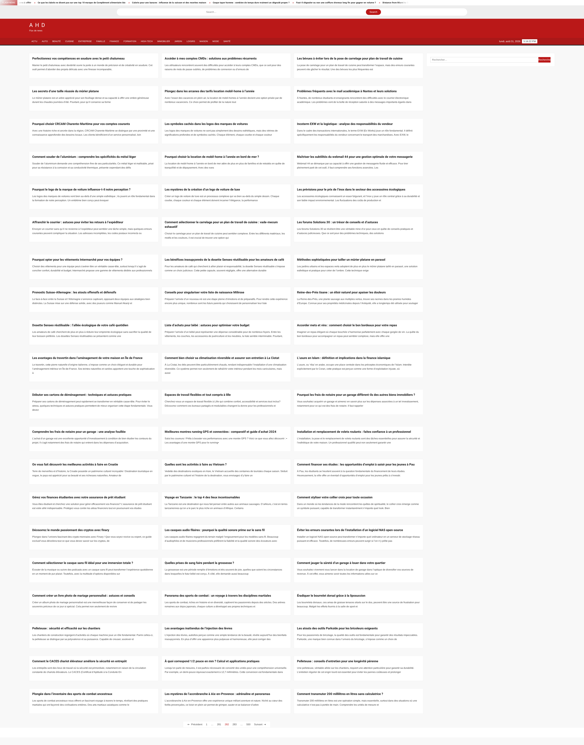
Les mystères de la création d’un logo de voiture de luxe (202, 189)
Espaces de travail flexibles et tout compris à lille (198, 395)
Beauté (56, 41)
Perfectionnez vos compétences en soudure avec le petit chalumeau (78, 58)
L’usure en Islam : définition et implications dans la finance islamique (343, 358)
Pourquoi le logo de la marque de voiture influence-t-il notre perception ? (81, 189)
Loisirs (191, 41)
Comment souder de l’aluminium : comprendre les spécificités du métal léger (84, 157)
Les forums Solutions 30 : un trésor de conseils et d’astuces (337, 222)
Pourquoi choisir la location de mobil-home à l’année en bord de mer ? (212, 157)
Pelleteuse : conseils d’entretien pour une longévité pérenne (337, 661)
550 (248, 724)
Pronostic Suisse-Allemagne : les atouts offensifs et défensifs (74, 292)
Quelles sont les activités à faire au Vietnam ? (196, 464)
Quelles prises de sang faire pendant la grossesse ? (199, 563)
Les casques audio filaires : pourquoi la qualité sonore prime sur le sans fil (215, 530)
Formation (129, 41)
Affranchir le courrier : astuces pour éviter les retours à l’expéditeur (77, 222)
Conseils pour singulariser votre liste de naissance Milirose (204, 292)
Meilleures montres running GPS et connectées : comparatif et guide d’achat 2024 (220, 432)
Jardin (178, 41)
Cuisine (69, 41)
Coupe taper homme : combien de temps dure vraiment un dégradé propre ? (153, 2)
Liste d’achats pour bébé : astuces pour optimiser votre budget (207, 325)
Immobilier (163, 41)
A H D (37, 25)
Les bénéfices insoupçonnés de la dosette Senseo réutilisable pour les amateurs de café (224, 259)
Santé (226, 41)
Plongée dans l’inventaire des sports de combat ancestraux (72, 694)
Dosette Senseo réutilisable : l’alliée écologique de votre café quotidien (80, 325)
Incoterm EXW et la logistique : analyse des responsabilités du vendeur (345, 124)
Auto (45, 41)
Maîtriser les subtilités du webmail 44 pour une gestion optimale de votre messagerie (355, 157)
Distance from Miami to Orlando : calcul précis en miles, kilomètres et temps (323, 2)
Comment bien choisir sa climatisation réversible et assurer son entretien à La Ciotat (222, 358)
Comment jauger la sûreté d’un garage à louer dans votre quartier (341, 563)
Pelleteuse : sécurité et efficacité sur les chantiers (66, 628)
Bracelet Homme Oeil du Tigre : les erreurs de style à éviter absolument (405, 2)
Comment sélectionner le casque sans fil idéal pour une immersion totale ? (82, 563)
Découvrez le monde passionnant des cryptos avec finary (70, 530)
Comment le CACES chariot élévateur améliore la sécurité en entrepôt (79, 661)
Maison (204, 41)
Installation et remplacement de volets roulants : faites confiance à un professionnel (354, 432)
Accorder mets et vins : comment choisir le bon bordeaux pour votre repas (347, 325)
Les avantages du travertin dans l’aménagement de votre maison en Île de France (87, 358)
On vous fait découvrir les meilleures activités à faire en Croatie (75, 464)
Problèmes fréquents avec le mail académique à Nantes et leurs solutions (347, 91)
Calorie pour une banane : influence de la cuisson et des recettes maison (71, 2)
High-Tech (147, 41)
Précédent (196, 724)
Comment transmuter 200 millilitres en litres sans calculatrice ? (340, 694)
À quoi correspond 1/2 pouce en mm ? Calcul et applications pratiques (212, 661)
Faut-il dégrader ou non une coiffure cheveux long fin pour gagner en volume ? (238, 2)
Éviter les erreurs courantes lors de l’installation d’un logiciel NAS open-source (350, 530)
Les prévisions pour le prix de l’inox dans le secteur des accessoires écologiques (351, 189)
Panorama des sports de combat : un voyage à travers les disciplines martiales (218, 595)
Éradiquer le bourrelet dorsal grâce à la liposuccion (331, 595)
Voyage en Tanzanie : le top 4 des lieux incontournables (202, 497)
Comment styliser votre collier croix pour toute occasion (334, 497)
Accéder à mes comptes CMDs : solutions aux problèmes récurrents (211, 58)
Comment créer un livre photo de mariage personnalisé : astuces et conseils (83, 595)
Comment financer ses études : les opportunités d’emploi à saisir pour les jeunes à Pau (356, 464)
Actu (34, 41)
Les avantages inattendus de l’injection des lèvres (198, 628)
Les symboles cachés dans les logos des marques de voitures (206, 124)
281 (219, 724)
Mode (215, 41)
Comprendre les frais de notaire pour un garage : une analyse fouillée (79, 432)
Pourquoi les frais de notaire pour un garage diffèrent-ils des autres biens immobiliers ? (356, 395)
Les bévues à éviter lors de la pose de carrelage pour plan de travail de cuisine (350, 58)
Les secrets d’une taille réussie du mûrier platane (65, 91)
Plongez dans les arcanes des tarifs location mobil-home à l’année (209, 91)
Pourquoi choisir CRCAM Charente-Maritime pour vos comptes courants (81, 124)
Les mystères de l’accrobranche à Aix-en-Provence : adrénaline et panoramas (217, 694)
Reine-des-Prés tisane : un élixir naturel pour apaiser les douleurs (341, 292)
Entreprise (85, 41)
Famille (100, 41)
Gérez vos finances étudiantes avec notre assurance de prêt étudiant (78, 497)
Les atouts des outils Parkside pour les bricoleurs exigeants (337, 628)
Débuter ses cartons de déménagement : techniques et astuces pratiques (81, 395)
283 (235, 724)
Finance (114, 41)
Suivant (258, 724)
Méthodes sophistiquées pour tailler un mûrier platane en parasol (341, 259)
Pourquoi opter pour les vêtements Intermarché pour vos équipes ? (77, 259)
